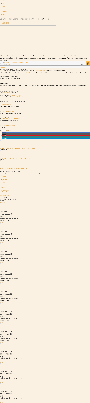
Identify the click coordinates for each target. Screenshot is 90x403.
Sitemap (3, 193)
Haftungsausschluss (5, 190)
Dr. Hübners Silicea (28, 72)
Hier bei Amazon (53, 72)
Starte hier (4, 176)
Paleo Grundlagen (5, 11)
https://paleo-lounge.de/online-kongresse (8, 107)
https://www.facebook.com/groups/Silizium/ (18, 96)
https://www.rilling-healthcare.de (7, 79)
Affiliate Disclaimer (5, 191)
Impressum (4, 187)
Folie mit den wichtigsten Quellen (39, 70)
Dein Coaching (4, 179)
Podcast (3, 4)
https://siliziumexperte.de (7, 92)
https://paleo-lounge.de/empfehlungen (8, 111)
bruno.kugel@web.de (13, 98)
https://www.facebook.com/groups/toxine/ (16, 95)
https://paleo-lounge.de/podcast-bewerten (8, 125)
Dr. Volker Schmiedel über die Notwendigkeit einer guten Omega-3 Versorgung (17, 148)
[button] (45, 9)
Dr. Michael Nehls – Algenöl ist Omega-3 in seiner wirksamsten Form (15, 158)
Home (3, 0)
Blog (3, 3)
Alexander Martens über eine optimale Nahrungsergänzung (13, 168)
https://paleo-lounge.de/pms (6, 130)
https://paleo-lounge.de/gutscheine (7, 104)
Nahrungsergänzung (5, 23)
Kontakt (3, 6)
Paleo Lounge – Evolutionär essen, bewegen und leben (11, 118)
